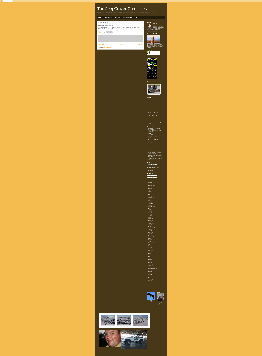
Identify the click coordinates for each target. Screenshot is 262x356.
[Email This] (106, 32)
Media (149, 224)
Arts (148, 277)
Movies (149, 202)
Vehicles (149, 274)
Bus (148, 226)
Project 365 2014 (151, 230)
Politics (149, 205)
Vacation (149, 250)
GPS (149, 241)
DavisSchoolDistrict (152, 268)
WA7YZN (117, 17)
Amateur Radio (151, 206)
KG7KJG (149, 218)
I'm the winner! (150, 159)
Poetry (149, 251)
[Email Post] (104, 32)
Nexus (149, 262)
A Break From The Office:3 (153, 120)
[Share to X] (109, 32)
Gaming (149, 203)
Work (149, 196)
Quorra (149, 244)
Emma (149, 194)
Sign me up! (150, 156)
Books (149, 233)
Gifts (136, 17)
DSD (149, 267)
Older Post (140, 44)
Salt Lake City (150, 227)
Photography (150, 242)
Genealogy (150, 279)
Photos (149, 271)
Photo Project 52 (127, 17)
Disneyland (150, 245)
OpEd (149, 215)
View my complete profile (152, 31)
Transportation (150, 280)
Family (149, 212)
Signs (149, 256)
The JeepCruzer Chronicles (122, 8)
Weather (149, 229)
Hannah (149, 232)
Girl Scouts (150, 236)
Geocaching (150, 223)
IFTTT (149, 184)
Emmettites (150, 142)
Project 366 (150, 185)
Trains (149, 247)
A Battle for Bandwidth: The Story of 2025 (155, 113)
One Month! (150, 146)
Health (149, 270)
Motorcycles (150, 260)
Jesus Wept (150, 137)
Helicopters (150, 235)
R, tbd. (149, 133)
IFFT (102, 33)
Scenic (149, 254)
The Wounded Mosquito (153, 112)
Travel (149, 214)
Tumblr (149, 193)
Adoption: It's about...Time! (154, 148)
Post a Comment (104, 39)
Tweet (104, 33)
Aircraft (149, 276)
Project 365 (150, 187)
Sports (149, 208)
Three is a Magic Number (153, 139)
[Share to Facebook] (110, 32)
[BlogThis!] (108, 32)
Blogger (136, 352)
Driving (149, 221)
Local (149, 191)
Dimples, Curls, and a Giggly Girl (155, 158)
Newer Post (101, 44)
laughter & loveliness (152, 136)
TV (148, 257)
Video (149, 239)
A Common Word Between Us (153, 140)
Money (149, 248)
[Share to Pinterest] (112, 32)
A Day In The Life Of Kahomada (154, 155)
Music (149, 211)
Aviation (149, 199)
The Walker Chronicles (153, 119)
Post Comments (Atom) (108, 47)
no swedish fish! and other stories (155, 151)
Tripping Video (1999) (152, 134)
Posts (149, 175)
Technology (150, 197)
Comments (150, 177)
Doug (149, 190)
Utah (149, 253)
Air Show (149, 220)
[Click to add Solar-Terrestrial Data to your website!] (152, 78)
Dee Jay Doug (108, 17)
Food (149, 200)
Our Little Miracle (151, 149)
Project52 (150, 273)
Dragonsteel (150, 259)
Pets (149, 238)
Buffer (149, 188)
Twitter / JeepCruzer (152, 282)
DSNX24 (149, 265)
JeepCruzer (156, 23)
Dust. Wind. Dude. (152, 144)
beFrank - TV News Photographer (155, 115)
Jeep (149, 217)
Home (99, 17)
